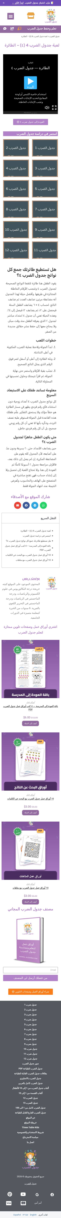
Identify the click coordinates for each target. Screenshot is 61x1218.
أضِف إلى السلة (30, 723)
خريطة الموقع (30, 1122)
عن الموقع (30, 1117)
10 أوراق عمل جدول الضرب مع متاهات (33, 560)
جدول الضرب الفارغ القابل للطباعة (30, 1112)
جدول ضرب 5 (30, 1024)
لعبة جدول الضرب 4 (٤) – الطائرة (36, 530)
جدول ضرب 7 (30, 1034)
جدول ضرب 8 (30, 1039)
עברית (25, 1214)
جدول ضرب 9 (30, 1044)
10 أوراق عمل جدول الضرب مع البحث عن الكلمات (28, 555)
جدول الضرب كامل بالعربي (30, 1083)
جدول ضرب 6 (30, 1029)
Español (17, 1214)
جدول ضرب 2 (30, 1009)
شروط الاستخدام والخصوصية (30, 1132)
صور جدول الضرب (30, 1063)
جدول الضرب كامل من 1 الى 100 (30, 1107)
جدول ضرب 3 (30, 1014)
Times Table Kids (30, 1127)
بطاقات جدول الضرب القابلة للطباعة (30, 1073)
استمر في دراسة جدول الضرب (37, 536)
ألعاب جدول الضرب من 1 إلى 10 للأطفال (30, 1088)
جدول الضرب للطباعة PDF (31, 1068)
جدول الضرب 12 (30, 1098)
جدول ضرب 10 (30, 1049)
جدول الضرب (54, 36)
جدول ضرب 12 (30, 1058)
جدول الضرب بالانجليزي (30, 1078)
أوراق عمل (30, 702)
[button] (10, 16)
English (33, 1214)
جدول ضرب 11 (30, 1054)
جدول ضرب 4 (30, 1019)
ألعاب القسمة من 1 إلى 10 (31, 1093)
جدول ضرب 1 (30, 1004)
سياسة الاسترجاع (30, 1137)
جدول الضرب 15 (30, 1103)
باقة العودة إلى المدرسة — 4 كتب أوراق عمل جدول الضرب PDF (28, 548)
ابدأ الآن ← (18, 3)
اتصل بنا (30, 1142)
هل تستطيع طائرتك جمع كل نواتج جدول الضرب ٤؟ (28, 541)
